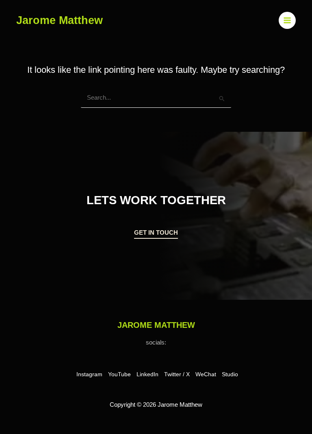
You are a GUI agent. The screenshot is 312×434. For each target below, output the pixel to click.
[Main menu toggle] (287, 20)
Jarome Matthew (59, 20)
